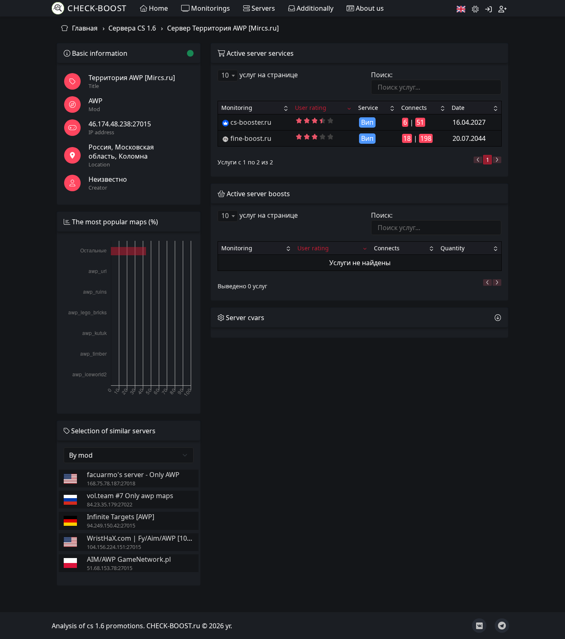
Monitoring (236, 108)
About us (369, 8)
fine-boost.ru (250, 138)
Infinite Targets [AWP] (120, 516)
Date (458, 108)
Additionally (314, 8)
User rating (310, 108)
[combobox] (228, 75)
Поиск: (382, 74)
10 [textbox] (225, 75)
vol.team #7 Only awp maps (130, 495)
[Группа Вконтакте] (479, 625)
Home (157, 8)
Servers (262, 8)
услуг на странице (259, 75)
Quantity (452, 248)
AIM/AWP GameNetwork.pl (129, 559)
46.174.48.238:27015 (120, 123)
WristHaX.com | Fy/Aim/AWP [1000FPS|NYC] (155, 538)
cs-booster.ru (250, 122)
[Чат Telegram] (502, 625)
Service (368, 108)
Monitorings (209, 8)
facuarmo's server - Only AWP (133, 474)
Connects (414, 108)
